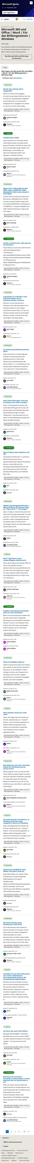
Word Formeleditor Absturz (13, 662)
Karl (8, 485)
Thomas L (10, 124)
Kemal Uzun (10, 431)
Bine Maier (10, 849)
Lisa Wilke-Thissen (12, 387)
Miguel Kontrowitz (12, 691)
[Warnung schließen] (31, 2)
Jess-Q (8, 697)
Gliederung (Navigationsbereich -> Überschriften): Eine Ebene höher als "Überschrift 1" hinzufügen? (16, 507)
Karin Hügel (10, 329)
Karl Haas (9, 1055)
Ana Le (9, 336)
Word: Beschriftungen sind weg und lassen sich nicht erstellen (15, 401)
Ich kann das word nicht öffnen (15, 1031)
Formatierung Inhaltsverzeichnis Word (16, 350)
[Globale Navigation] (1, 19)
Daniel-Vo (9, 596)
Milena (9, 743)
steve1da (9, 1017)
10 (24, 1132)
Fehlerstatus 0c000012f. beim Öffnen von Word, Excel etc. (14, 870)
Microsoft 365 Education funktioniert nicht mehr (12, 924)
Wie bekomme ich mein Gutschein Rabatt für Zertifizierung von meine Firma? (16, 767)
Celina (8, 538)
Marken (14, 1160)
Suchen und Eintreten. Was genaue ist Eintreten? (17, 244)
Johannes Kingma (12, 117)
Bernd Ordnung (11, 223)
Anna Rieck (10, 380)
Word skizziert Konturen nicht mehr (15, 713)
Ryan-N (9, 173)
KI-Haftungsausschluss (8, 1150)
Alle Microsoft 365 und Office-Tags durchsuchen (16, 57)
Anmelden (30, 19)
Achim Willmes (11, 641)
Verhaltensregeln (22, 1158)
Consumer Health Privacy (8, 1155)
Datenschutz (19, 1153)
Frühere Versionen (22, 1150)
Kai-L (8, 750)
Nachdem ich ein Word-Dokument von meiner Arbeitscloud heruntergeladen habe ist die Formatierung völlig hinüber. (16, 976)
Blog (2, 1153)
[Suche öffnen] (24, 19)
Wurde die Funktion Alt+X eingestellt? (13, 90)
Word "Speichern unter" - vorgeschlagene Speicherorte (14, 559)
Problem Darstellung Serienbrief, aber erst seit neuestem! (16, 612)
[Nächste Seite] (28, 1131)
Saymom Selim (11, 167)
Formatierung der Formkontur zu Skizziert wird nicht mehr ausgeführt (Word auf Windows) (16, 821)
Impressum (4, 1160)
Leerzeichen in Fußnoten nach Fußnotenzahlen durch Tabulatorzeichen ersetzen (15, 298)
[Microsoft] (17, 19)
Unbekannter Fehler (11, 138)
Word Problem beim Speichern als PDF (16, 453)
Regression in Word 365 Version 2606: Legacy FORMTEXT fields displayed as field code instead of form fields (16, 191)
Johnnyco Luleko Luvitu (14, 953)
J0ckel (8, 1011)
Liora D (9, 1062)
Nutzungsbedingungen (8, 1158)
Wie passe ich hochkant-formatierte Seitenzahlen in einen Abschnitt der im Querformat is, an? (16, 1079)
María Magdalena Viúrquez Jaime (17, 798)
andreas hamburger (13, 589)
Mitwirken (10, 1153)
